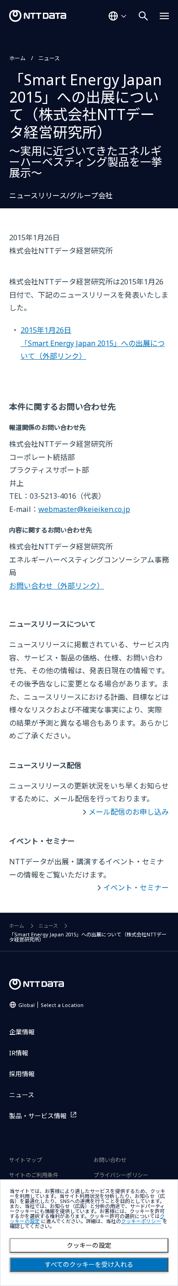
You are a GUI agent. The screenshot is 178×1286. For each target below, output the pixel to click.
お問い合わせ (56, 586)
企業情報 (22, 1032)
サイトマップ (25, 1160)
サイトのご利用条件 (33, 1175)
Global (51, 1005)
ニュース (49, 58)
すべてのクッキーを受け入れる (89, 1264)
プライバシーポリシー (121, 1175)
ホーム (17, 58)
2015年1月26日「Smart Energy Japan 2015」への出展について (93, 343)
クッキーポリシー (141, 1221)
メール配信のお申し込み (129, 812)
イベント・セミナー (136, 888)
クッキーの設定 (89, 1245)
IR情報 (18, 1052)
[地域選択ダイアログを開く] (117, 15)
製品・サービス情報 (38, 1115)
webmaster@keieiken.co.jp (84, 509)
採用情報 (22, 1073)
